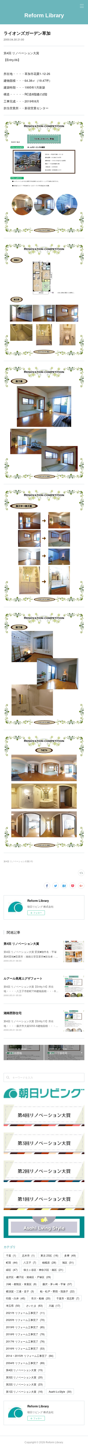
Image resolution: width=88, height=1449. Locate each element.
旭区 (68, 1262)
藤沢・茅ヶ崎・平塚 (57, 1284)
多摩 (70, 1255)
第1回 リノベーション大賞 (24, 1391)
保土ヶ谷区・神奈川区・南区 (43, 1269)
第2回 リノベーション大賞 (24, 1384)
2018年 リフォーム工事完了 (25, 1334)
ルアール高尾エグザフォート (23, 978)
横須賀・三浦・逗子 (20, 1291)
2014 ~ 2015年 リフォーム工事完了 (29, 1355)
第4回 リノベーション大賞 (21, 943)
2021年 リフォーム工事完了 (25, 1313)
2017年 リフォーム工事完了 (25, 1341)
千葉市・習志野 (67, 1298)
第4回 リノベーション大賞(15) (18, 861)
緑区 (12, 1269)
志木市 (28, 1255)
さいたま (34, 1305)
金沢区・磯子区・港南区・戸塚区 (28, 1277)
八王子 (29, 1262)
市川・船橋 (40, 1298)
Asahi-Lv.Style (60, 1391)
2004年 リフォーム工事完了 (25, 1363)
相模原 (49, 1262)
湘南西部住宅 (13, 1013)
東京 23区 (49, 1255)
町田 (12, 1262)
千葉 (11, 1255)
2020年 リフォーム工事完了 (25, 1320)
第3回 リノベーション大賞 (24, 1377)
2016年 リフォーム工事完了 (25, 1348)
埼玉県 (13, 1305)
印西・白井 (15, 1298)
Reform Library (44, 15)
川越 (54, 1305)
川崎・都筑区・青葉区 (21, 1284)
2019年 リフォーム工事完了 (25, 1327)
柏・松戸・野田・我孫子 (57, 1291)
